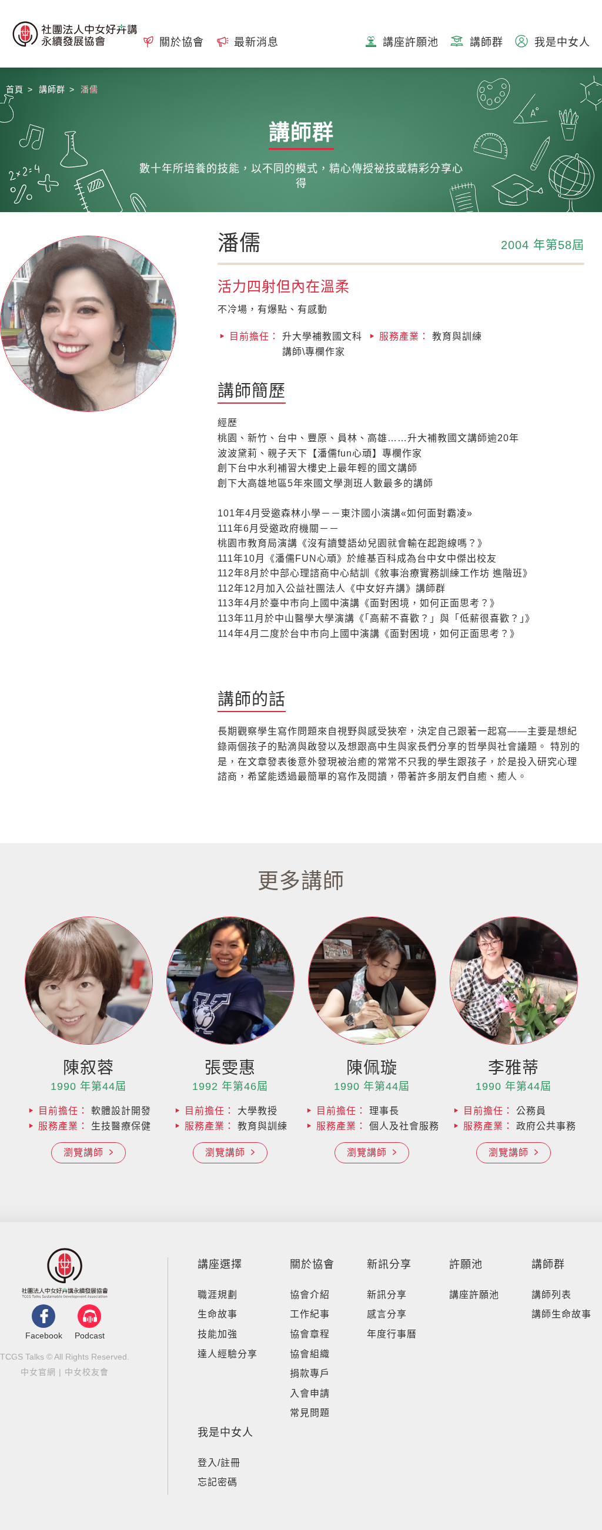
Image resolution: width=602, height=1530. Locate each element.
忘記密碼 (218, 1482)
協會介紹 (310, 1295)
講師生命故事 (561, 1314)
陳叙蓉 (88, 1068)
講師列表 (551, 1295)
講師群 (548, 1264)
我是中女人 (225, 1432)
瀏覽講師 (84, 1152)
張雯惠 (230, 1068)
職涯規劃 (218, 1295)
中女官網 (38, 1372)
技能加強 (218, 1334)
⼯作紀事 (310, 1314)
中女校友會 (87, 1372)
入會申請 (310, 1393)
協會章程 (310, 1334)
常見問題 (310, 1413)
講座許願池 (474, 1295)
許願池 (466, 1264)
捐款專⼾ (310, 1373)
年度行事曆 (392, 1334)
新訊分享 (389, 1264)
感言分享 (387, 1314)
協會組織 (310, 1354)
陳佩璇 (371, 1068)
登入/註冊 (219, 1463)
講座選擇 (220, 1264)
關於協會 (312, 1264)
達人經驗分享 (227, 1354)
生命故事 (218, 1314)
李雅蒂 (513, 1068)
